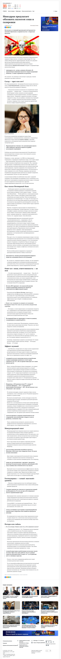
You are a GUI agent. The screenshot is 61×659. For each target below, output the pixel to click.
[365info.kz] (5, 6)
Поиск (56, 11)
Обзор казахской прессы (27, 11)
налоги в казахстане (23, 574)
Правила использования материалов (9, 645)
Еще (33, 11)
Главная (5, 11)
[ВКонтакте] (5, 27)
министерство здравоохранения (13, 574)
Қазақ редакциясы (7, 3)
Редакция (5, 643)
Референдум (18, 11)
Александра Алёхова (34, 25)
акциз (6, 574)
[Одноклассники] (7, 27)
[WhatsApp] (8, 27)
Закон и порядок (11, 11)
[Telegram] (10, 27)
